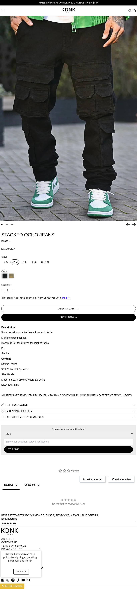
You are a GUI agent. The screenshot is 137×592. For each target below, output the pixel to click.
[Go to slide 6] (14, 224)
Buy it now (66, 317)
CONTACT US (9, 542)
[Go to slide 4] (9, 224)
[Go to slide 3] (7, 224)
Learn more (21, 571)
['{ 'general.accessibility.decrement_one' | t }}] (2, 290)
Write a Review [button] (123, 479)
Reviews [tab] (8, 484)
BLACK (5, 241)
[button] (129, 10)
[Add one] (13, 290)
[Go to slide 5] (12, 224)
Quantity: (6, 285)
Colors (5, 271)
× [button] (40, 548)
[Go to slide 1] (2, 224)
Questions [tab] (29, 484)
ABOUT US (7, 539)
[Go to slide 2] (4, 224)
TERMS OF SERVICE (13, 545)
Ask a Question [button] (94, 479)
